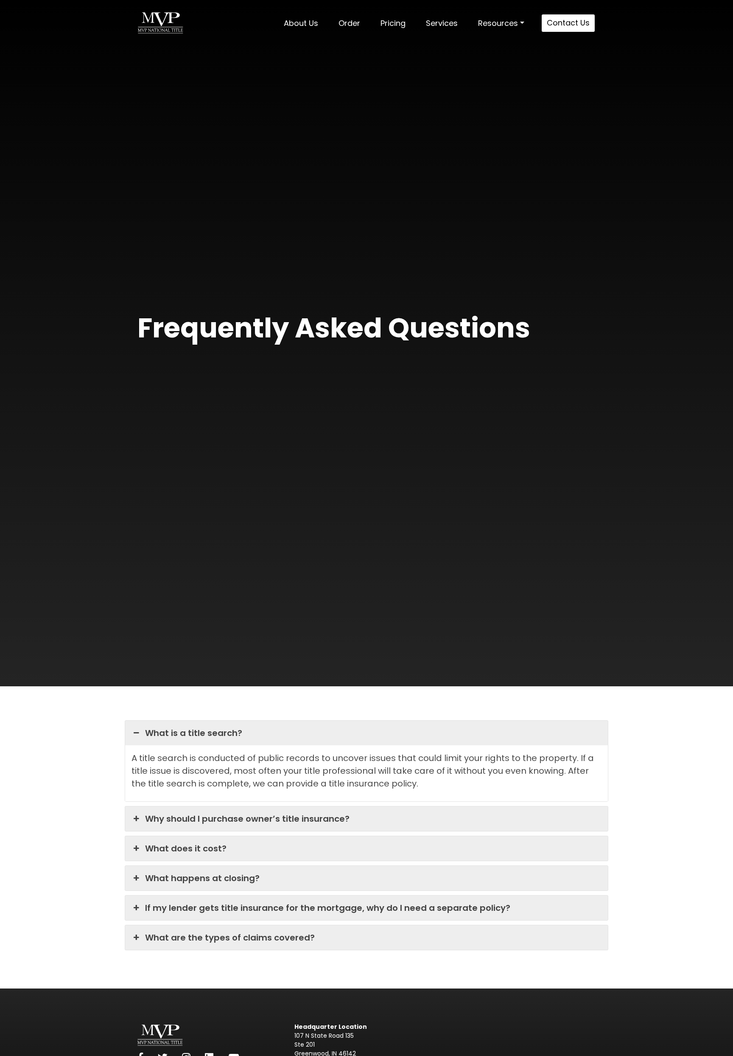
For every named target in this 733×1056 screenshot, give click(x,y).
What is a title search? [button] (193, 733)
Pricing (393, 23)
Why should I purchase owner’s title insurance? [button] (247, 819)
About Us (301, 23)
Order (349, 23)
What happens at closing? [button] (202, 878)
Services (442, 23)
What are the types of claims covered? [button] (230, 938)
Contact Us (568, 22)
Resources (498, 23)
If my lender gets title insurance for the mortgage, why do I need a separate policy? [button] (327, 908)
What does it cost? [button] (186, 848)
